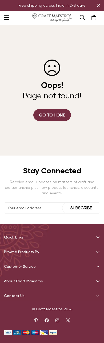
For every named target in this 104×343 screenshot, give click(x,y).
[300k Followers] (47, 320)
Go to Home (52, 115)
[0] (94, 17)
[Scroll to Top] (94, 314)
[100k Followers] (57, 320)
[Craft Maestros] (52, 18)
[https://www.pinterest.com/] (36, 320)
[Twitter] (68, 320)
